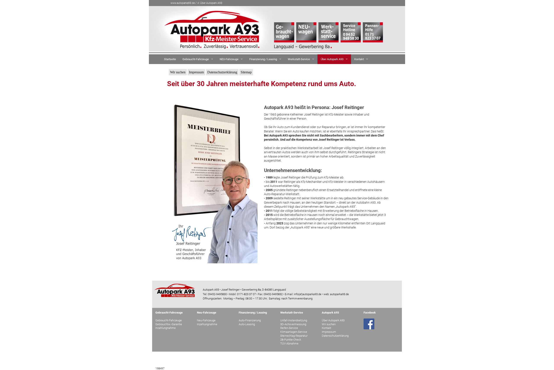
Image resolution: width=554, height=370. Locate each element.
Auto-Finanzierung (250, 320)
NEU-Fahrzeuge (229, 59)
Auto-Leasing (247, 324)
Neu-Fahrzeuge (206, 320)
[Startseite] (277, 30)
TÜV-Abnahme (289, 343)
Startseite (170, 59)
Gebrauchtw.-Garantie (168, 324)
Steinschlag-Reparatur (294, 335)
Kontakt (359, 59)
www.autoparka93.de (183, 3)
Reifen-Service (289, 328)
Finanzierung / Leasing (263, 59)
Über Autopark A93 (209, 3)
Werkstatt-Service (299, 59)
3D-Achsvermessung (293, 324)
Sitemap (246, 72)
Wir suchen (177, 72)
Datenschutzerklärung (222, 72)
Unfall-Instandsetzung (293, 320)
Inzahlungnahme (165, 328)
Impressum (196, 72)
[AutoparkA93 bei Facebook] (369, 323)
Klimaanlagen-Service (293, 331)
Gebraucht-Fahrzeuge (195, 59)
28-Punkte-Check (290, 339)
